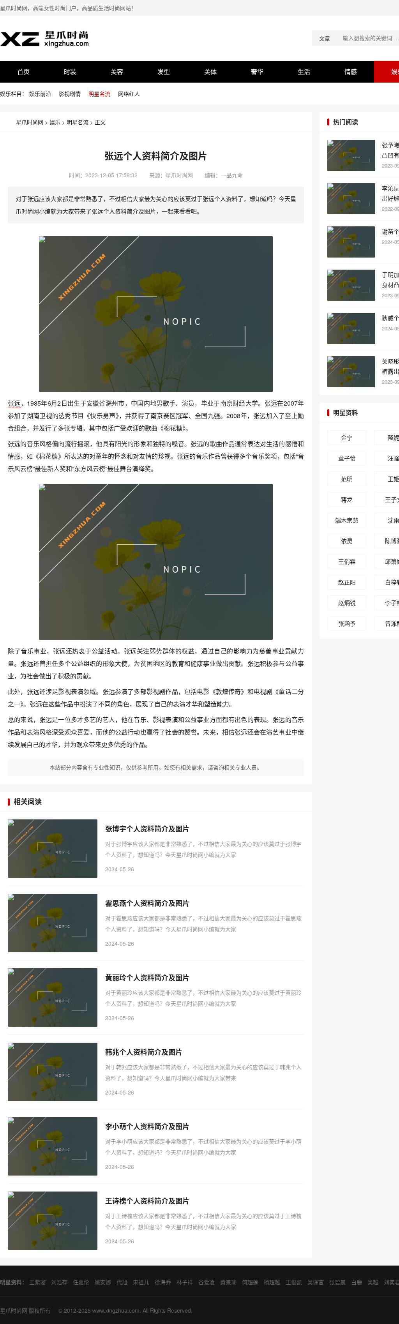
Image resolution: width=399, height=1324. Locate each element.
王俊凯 (294, 1282)
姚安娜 (103, 1282)
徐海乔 (163, 1282)
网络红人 (129, 93)
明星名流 (99, 93)
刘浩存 (59, 1282)
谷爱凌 (206, 1282)
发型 (163, 71)
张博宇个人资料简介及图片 (147, 829)
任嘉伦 (81, 1282)
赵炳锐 (347, 602)
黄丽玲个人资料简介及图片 (147, 978)
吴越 (372, 1282)
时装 (70, 71)
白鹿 (356, 1282)
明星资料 (345, 412)
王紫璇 (37, 1282)
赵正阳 (347, 582)
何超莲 (250, 1282)
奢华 (257, 71)
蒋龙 (347, 499)
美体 (210, 71)
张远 (14, 403)
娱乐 (54, 122)
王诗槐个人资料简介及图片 (147, 1201)
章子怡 (347, 458)
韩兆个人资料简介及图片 (143, 1052)
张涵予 (347, 623)
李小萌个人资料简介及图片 (147, 1126)
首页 (23, 71)
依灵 (347, 541)
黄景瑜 (228, 1282)
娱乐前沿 (40, 93)
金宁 (347, 437)
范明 (347, 479)
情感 (350, 71)
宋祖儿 (141, 1282)
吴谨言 (315, 1282)
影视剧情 (70, 93)
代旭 (122, 1282)
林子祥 (185, 1282)
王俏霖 (347, 561)
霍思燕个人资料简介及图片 (147, 903)
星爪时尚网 (29, 122)
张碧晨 (337, 1282)
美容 (117, 71)
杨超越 (272, 1282)
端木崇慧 (346, 520)
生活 (304, 71)
